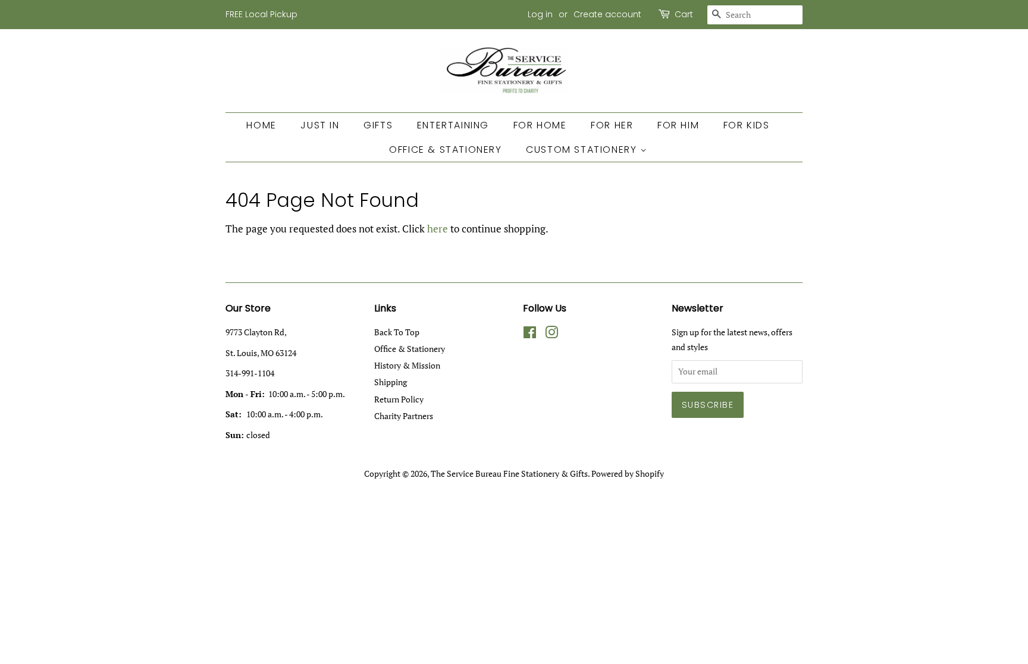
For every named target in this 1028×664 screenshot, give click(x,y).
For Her (612, 125)
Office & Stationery (445, 149)
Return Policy (399, 399)
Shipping (390, 382)
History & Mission (407, 365)
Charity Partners (403, 415)
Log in (540, 14)
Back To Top (396, 332)
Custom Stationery (583, 149)
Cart (684, 14)
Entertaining (453, 125)
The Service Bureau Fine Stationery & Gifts (509, 473)
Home (261, 125)
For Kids (746, 125)
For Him (678, 125)
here (437, 228)
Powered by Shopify (627, 473)
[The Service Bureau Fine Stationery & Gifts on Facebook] (530, 334)
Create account (607, 14)
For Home (540, 125)
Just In (319, 125)
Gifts (378, 125)
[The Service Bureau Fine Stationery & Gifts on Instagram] (551, 334)
